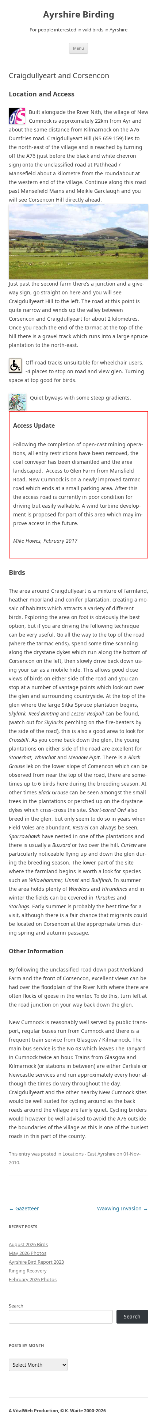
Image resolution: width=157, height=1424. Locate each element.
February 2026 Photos (33, 1279)
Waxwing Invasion (122, 1208)
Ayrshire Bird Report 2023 (36, 1262)
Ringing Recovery (28, 1270)
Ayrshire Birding (78, 14)
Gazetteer (24, 1208)
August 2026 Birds (28, 1244)
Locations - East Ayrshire (88, 1153)
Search (16, 1305)
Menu (78, 48)
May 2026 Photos (27, 1253)
